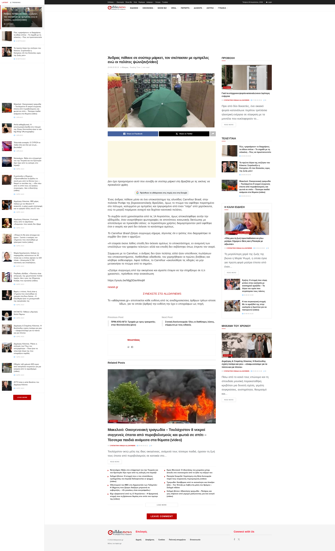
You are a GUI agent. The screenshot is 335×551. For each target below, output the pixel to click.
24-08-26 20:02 (260, 248)
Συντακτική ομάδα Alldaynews (122, 445)
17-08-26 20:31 (257, 100)
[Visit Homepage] (116, 8)
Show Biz (128, 2)
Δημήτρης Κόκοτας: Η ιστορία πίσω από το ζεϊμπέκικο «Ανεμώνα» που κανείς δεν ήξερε (27, 221)
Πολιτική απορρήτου (177, 540)
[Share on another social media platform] (213, 133)
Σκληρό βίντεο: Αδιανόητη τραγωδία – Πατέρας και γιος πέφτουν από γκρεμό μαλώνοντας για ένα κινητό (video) (191, 493)
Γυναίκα (165, 2)
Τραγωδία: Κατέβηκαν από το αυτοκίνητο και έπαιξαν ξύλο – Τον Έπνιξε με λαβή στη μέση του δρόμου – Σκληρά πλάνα (190, 485)
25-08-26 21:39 (257, 371)
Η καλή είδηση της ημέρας (238, 232)
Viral (135, 2)
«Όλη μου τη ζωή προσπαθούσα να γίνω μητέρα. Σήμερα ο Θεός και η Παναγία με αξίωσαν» (244, 241)
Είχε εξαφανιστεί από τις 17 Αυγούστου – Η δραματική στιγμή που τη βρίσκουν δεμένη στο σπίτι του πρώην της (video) (134, 496)
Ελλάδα (227, 87)
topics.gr (118, 543)
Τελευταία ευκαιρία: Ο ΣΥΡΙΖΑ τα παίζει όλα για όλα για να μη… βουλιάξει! (27, 144)
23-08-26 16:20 (248, 313)
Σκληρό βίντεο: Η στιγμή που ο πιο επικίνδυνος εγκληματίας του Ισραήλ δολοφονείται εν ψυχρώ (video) (131, 478)
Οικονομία (120, 2)
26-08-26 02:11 (143, 445)
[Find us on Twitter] (239, 539)
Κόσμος (125, 67)
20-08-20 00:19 (113, 67)
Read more (116, 461)
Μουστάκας (133, 340)
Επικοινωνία (195, 540)
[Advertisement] (22, 81)
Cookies (161, 540)
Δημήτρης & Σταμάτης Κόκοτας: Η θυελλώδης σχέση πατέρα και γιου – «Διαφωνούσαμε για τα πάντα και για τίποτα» (244, 364)
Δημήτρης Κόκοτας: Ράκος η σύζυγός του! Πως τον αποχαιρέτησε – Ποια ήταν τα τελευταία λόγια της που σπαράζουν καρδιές (26, 348)
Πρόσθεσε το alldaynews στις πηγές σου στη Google (163, 193)
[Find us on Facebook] (234, 539)
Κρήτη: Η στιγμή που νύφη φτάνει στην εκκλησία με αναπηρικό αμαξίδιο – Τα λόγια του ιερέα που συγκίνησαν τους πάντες (254, 285)
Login (269, 2)
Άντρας (158, 2)
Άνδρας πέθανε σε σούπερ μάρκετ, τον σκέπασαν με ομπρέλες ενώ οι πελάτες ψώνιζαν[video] (21, 17)
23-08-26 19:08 (248, 295)
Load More (22, 397)
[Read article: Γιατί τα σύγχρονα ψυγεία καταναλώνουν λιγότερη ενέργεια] (247, 77)
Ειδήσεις (111, 2)
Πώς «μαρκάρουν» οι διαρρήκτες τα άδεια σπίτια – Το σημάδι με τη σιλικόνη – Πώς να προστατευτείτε (28, 34)
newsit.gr (113, 287)
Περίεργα (141, 2)
